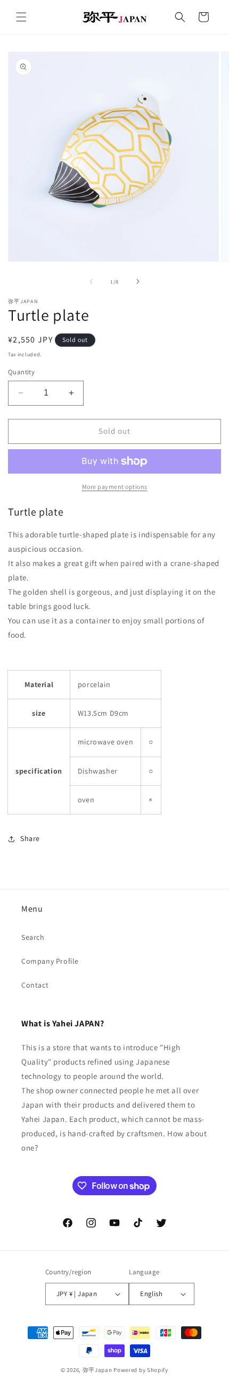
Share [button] (30, 838)
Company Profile (50, 961)
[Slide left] (91, 281)
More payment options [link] (115, 487)
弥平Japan (97, 1370)
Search (33, 937)
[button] (21, 17)
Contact (34, 985)
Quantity (21, 371)
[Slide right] (138, 281)
